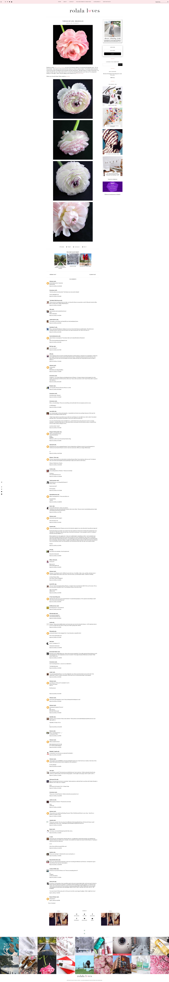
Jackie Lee (52, 799)
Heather (51, 852)
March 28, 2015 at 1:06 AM (55, 832)
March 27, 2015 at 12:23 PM (56, 795)
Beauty (51, 829)
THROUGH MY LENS (82, 19)
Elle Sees (51, 346)
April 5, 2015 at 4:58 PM (55, 900)
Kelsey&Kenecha (53, 494)
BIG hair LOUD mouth (54, 711)
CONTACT (71, 1)
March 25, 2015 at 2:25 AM (55, 296)
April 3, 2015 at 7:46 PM (55, 892)
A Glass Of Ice (57, 722)
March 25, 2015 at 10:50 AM (56, 464)
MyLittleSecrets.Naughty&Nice (56, 369)
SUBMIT (112, 53)
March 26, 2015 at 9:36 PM (55, 766)
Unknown (52, 281)
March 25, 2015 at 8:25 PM (55, 609)
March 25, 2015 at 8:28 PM (55, 618)
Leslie (51, 622)
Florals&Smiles (53, 498)
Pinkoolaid (52, 631)
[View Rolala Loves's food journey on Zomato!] (112, 194)
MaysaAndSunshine (54, 859)
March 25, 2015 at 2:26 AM (55, 305)
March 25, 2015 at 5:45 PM (55, 592)
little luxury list (53, 779)
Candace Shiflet (53, 868)
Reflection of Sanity (58, 463)
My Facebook (52, 488)
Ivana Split (52, 411)
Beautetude (52, 284)
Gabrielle (51, 716)
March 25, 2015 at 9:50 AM (55, 440)
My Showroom (53, 688)
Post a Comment (52, 903)
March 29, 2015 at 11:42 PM (56, 848)
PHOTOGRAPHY (76, 19)
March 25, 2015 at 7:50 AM (55, 371)
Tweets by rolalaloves (112, 179)
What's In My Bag (112, 105)
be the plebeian (53, 764)
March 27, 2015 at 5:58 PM (55, 816)
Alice (51, 309)
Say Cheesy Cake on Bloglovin (56, 578)
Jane (51, 770)
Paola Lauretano (53, 480)
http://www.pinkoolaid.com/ (56, 635)
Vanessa (51, 731)
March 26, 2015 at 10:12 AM (56, 726)
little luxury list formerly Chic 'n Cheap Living (59, 786)
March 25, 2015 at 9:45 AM (55, 427)
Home (59, 1)
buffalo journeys (53, 605)
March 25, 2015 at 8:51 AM (55, 381)
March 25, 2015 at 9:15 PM (55, 637)
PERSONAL (71, 19)
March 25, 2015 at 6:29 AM (55, 323)
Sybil (51, 641)
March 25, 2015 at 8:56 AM (55, 389)
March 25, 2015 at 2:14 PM (55, 545)
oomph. (51, 672)
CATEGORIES (96, 1)
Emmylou (51, 385)
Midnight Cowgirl (53, 751)
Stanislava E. (52, 327)
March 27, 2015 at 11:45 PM (56, 825)
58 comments (76, 23)
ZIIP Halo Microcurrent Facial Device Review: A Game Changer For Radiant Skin (112, 174)
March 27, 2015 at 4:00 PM (55, 807)
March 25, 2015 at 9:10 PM (55, 627)
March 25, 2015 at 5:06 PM (55, 567)
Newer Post (53, 274)
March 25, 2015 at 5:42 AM (55, 315)
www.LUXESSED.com (54, 294)
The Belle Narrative (54, 666)
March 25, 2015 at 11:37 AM (56, 490)
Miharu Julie (52, 559)
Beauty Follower (53, 896)
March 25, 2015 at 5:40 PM (55, 580)
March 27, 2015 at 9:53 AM (55, 788)
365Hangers (53, 405)
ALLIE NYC (52, 584)
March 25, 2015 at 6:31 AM (55, 332)
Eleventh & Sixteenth (54, 553)
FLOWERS (67, 19)
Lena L (51, 506)
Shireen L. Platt (53, 457)
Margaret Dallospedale (54, 431)
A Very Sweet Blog (54, 596)
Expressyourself (53, 486)
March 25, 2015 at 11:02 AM (56, 476)
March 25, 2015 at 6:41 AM (55, 342)
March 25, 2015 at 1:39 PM (55, 522)
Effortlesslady (53, 613)
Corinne (51, 469)
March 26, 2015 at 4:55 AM (55, 693)
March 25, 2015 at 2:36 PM (55, 555)
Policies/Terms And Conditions (95, 980)
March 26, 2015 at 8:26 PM (55, 754)
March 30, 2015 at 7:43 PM (55, 855)
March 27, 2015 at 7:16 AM (55, 775)
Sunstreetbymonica (54, 336)
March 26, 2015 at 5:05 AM (55, 701)
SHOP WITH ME (106, 1)
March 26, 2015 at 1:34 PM (55, 735)
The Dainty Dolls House (55, 300)
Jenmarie (51, 820)
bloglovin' (59, 745)
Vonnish (51, 526)
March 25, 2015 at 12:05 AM (56, 286)
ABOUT (65, 1)
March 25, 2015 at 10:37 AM (56, 453)
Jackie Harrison (53, 319)
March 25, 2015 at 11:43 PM (56, 647)
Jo (50, 836)
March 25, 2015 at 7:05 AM (55, 361)
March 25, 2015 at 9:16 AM (55, 407)
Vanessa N (52, 881)
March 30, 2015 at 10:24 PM (56, 864)
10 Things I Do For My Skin (112, 153)
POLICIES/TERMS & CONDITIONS (83, 1)
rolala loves (77, 980)
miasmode (52, 444)
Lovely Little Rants (54, 875)
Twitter (51, 500)
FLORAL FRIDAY (62, 19)
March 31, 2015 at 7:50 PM (55, 877)
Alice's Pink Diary (53, 313)
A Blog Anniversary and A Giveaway (112, 126)
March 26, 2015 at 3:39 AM (55, 676)
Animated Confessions (54, 645)
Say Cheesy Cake (55, 576)
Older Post (93, 274)
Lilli (50, 353)
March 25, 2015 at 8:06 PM (55, 601)
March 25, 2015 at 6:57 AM (55, 349)
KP (50, 549)
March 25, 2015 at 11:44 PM (56, 657)
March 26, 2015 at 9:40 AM (55, 712)
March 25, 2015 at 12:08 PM (56, 501)
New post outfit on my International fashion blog (60, 438)
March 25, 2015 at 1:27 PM (55, 512)
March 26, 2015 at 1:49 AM (55, 668)
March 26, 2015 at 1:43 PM (55, 747)
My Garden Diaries (54, 651)
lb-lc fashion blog (53, 745)
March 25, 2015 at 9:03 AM (55, 397)
